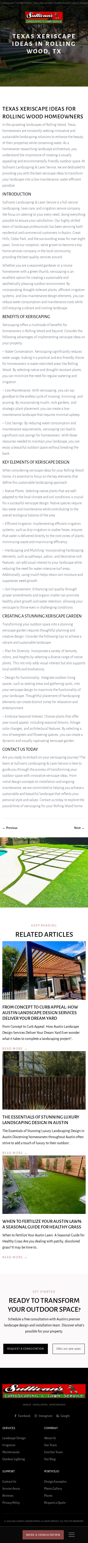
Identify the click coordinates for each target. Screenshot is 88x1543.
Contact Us (9, 1481)
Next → (79, 828)
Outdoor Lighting (13, 1459)
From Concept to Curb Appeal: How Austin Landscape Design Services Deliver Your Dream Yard (40, 1013)
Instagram (45, 1416)
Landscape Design (14, 1438)
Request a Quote (55, 1502)
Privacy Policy (11, 1502)
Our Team (50, 1445)
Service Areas (11, 1488)
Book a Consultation (43, 1534)
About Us (50, 1438)
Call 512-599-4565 (69, 1348)
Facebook (24, 1416)
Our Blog (50, 1459)
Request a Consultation (25, 1348)
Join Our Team (53, 1452)
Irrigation (8, 1445)
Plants (48, 1495)
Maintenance (11, 1452)
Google (65, 1416)
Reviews (7, 1495)
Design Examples (55, 1481)
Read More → (15, 1048)
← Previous (9, 828)
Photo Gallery (53, 1488)
